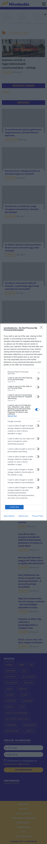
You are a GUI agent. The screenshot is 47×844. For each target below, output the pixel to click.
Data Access (23, 516)
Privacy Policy (37, 516)
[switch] (37, 378)
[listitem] (23, 372)
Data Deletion (9, 516)
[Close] (42, 328)
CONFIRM (14, 507)
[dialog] (23, 422)
